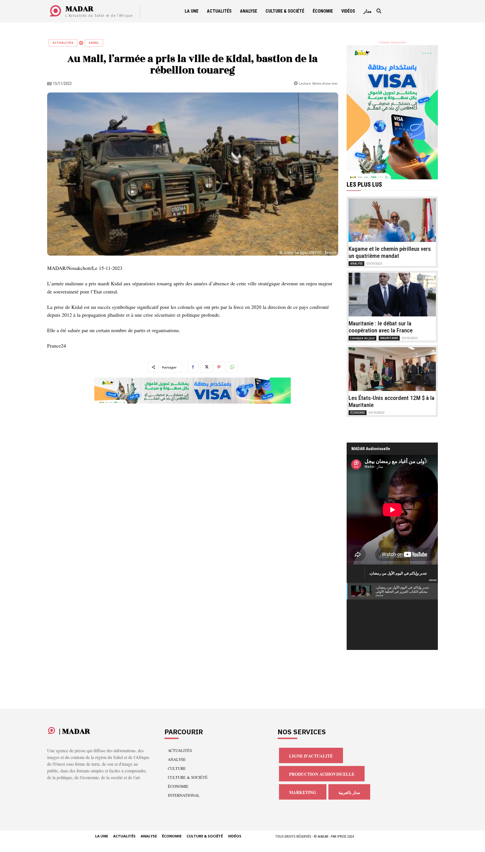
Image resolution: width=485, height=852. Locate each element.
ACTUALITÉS (63, 43)
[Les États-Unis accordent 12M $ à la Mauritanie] (392, 369)
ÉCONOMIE (357, 413)
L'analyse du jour (362, 338)
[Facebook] (193, 367)
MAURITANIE (389, 338)
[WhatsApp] (231, 367)
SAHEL (94, 43)
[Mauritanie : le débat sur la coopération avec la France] (392, 294)
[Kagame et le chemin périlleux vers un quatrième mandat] (392, 220)
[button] (378, 11)
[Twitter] (206, 367)
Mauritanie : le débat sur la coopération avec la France (381, 327)
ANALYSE (356, 263)
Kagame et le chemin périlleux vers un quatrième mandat (390, 252)
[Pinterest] (219, 367)
